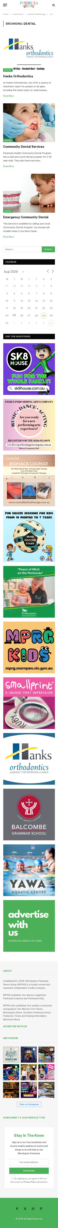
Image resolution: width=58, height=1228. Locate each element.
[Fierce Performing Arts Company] (29, 425)
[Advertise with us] (29, 926)
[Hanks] (29, 759)
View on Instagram (29, 1104)
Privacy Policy (30, 1182)
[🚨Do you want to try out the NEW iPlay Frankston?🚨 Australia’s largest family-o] (11, 1072)
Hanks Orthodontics (18, 76)
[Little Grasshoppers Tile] (29, 592)
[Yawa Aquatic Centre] (29, 870)
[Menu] (5, 5)
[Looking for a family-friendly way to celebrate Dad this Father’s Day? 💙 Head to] (11, 1055)
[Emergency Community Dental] (29, 193)
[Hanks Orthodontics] (29, 52)
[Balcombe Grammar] (29, 814)
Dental (7, 70)
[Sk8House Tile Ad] (29, 369)
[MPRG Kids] (29, 647)
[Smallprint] (29, 703)
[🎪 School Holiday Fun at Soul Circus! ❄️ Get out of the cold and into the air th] (29, 1090)
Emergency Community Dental (25, 217)
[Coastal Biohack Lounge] (29, 480)
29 (43, 315)
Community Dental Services (23, 146)
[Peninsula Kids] (29, 5)
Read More (8, 96)
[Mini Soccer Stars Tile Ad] (29, 536)
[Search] (53, 5)
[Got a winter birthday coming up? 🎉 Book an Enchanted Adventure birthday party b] (29, 1072)
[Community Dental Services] (29, 122)
